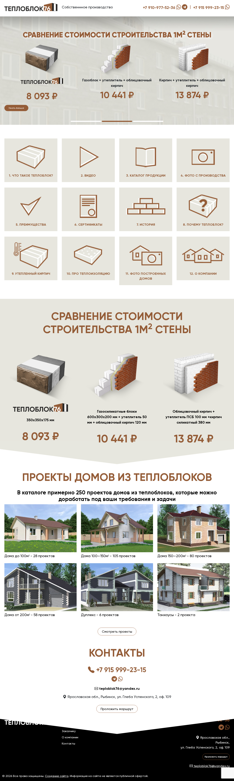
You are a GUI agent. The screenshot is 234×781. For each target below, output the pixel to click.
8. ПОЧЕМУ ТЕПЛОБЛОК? (203, 225)
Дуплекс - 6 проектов (100, 615)
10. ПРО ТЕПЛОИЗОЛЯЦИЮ (88, 274)
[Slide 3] (148, 121)
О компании (70, 737)
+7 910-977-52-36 (159, 7)
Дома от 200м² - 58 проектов (29, 615)
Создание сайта (56, 776)
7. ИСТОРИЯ (146, 225)
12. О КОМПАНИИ (203, 274)
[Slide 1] (86, 121)
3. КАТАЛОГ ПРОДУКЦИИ (145, 175)
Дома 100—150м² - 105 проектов (108, 556)
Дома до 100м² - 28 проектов (29, 556)
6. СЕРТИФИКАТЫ (88, 225)
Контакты (68, 743)
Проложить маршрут (117, 709)
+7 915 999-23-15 (208, 7)
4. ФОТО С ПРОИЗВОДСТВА (203, 175)
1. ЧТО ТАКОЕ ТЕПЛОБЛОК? (31, 175)
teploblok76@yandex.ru (119, 688)
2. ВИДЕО (88, 175)
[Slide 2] (117, 121)
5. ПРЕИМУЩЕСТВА (31, 225)
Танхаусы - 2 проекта (176, 615)
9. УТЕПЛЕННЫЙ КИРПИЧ (31, 274)
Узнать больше (16, 108)
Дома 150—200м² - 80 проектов (184, 556)
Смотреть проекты (117, 631)
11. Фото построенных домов (146, 276)
